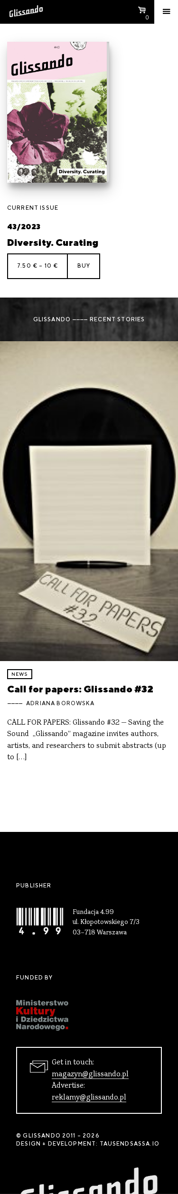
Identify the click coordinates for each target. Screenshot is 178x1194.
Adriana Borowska (60, 703)
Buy (83, 265)
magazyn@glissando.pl (90, 1074)
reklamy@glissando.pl (89, 1097)
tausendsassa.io (129, 1143)
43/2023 (23, 226)
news (19, 674)
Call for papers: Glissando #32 (80, 688)
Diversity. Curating (52, 242)
